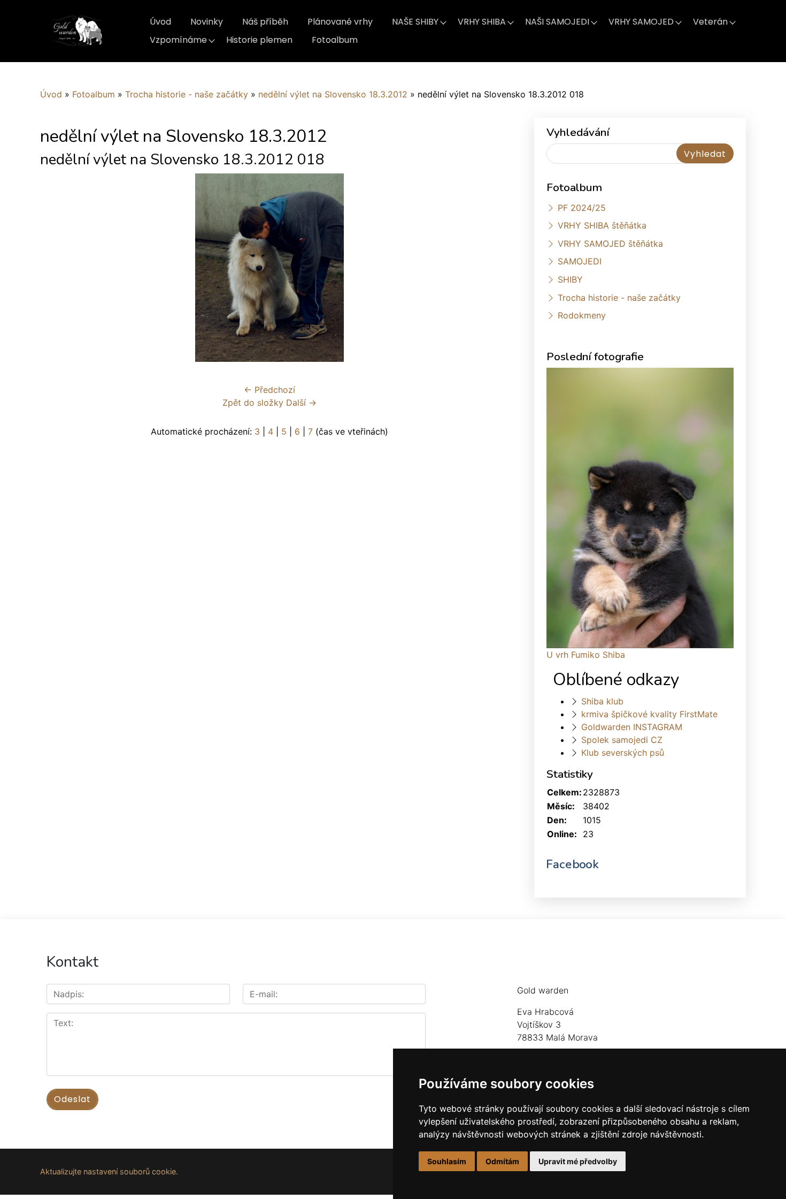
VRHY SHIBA (482, 22)
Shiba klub (602, 701)
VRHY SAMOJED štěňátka (610, 243)
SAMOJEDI (580, 261)
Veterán (710, 22)
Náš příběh (265, 22)
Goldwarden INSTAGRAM (631, 727)
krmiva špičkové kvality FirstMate (649, 714)
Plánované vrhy (340, 22)
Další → (301, 402)
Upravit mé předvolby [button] (577, 1161)
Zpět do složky (252, 402)
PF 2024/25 (582, 207)
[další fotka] (481, 267)
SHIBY (570, 279)
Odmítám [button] (502, 1161)
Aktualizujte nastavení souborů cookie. (109, 1171)
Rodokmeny (582, 315)
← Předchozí (269, 389)
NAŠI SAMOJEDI (557, 22)
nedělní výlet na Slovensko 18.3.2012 (332, 94)
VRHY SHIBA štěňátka (602, 225)
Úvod (160, 22)
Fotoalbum (335, 40)
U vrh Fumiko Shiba (585, 654)
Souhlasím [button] (446, 1161)
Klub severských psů (622, 752)
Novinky (206, 22)
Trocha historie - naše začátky (186, 94)
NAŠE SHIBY (415, 22)
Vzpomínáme (178, 40)
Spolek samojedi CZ (621, 739)
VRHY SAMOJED (641, 22)
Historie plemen (259, 40)
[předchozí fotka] (57, 267)
